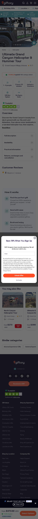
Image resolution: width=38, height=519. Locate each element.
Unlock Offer (19, 275)
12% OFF (9, 501)
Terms (9, 270)
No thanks (19, 280)
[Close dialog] (35, 238)
